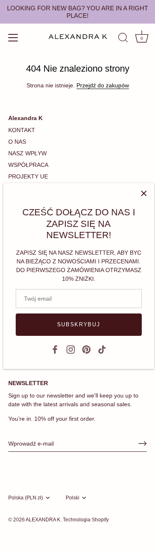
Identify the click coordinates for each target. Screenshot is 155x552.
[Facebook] (55, 348)
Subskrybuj (78, 324)
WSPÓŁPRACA (28, 165)
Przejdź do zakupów (102, 85)
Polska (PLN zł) (25, 498)
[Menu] (13, 38)
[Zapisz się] (142, 443)
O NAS (17, 141)
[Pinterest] (86, 348)
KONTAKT (21, 130)
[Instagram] (71, 348)
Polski (72, 498)
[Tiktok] (102, 348)
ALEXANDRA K (43, 520)
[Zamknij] (144, 193)
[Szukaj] (123, 39)
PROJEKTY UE (28, 176)
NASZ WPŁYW (27, 153)
